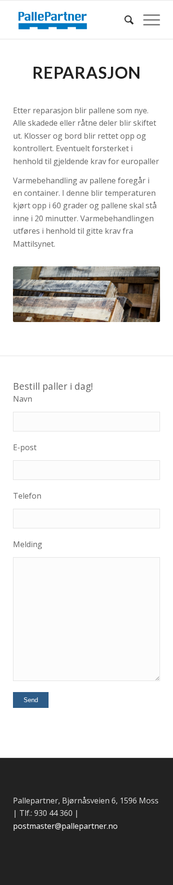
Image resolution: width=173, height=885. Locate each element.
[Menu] (147, 19)
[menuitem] (124, 19)
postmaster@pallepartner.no (65, 826)
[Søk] (124, 19)
